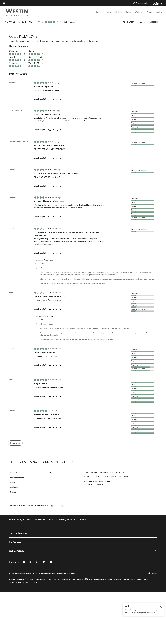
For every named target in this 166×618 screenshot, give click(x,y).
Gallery (159, 12)
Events (149, 12)
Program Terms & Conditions (58, 579)
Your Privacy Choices (96, 579)
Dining (128, 12)
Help (33, 582)
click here (151, 613)
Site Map (12, 582)
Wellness (138, 12)
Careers (30, 579)
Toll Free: (97, 482)
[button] (140, 3)
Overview (99, 12)
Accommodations (114, 12)
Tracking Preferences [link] (16, 579)
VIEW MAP (130, 22)
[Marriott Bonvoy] (156, 3)
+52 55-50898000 (150, 22)
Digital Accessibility (114, 579)
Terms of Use (40, 579)
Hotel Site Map (23, 582)
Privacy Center (76, 579)
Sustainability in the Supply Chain (136, 579)
